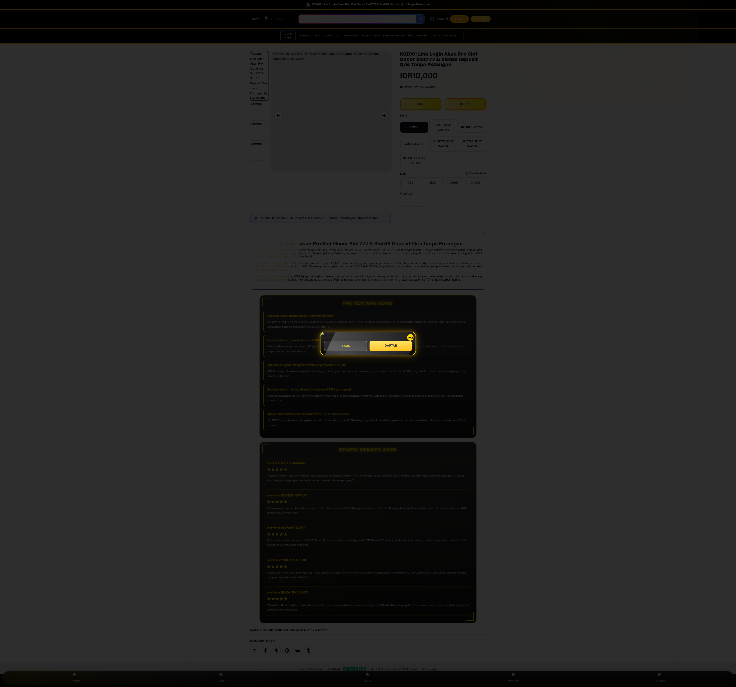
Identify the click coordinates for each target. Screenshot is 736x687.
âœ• (411, 337)
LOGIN (346, 346)
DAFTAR (391, 345)
